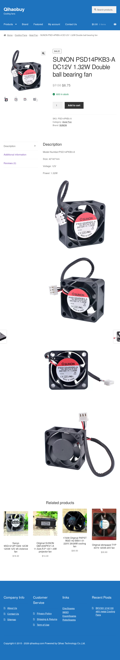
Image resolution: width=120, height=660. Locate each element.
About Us (12, 608)
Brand (25, 24)
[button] (43, 53)
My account (54, 24)
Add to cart (74, 105)
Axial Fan (33, 35)
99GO (65, 612)
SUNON (63, 125)
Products (8, 24)
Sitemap (11, 619)
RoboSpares (69, 619)
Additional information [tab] (15, 154)
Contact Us (71, 24)
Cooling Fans (21, 35)
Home (10, 35)
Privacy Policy (44, 613)
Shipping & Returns (47, 619)
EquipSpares (69, 616)
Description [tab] (10, 146)
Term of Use (43, 624)
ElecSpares (68, 608)
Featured (38, 24)
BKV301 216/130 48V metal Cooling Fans (105, 611)
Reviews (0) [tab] (10, 163)
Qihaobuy (14, 9)
